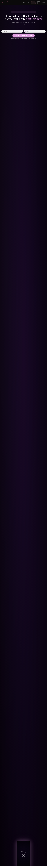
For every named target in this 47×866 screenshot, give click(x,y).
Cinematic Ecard (6, 2)
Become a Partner (38, 2)
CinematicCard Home (19, 3)
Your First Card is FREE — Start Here (23, 35)
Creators (43, 2)
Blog (28, 2)
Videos (24, 2)
